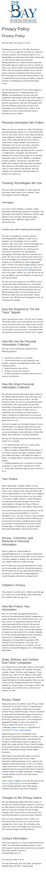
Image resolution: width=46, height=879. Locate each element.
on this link (28, 267)
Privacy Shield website (22, 730)
